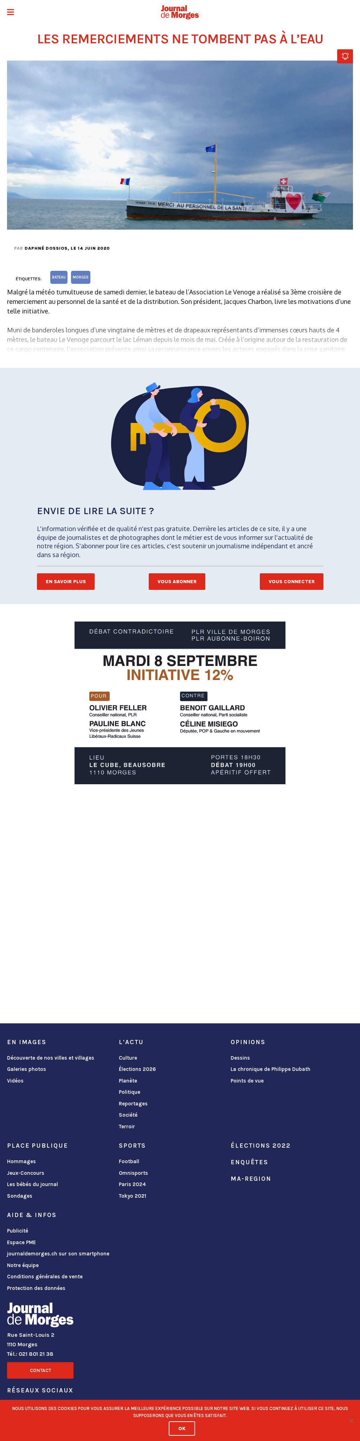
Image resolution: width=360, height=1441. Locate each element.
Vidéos (15, 1081)
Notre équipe (23, 1265)
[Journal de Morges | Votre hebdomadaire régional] (180, 12)
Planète (128, 1081)
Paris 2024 (132, 1184)
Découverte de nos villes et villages (50, 1058)
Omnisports (133, 1173)
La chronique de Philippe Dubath (270, 1069)
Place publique (37, 1145)
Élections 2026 (137, 1069)
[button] (10, 13)
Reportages (133, 1103)
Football (129, 1161)
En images (26, 1042)
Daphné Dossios (46, 248)
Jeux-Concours (25, 1173)
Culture (128, 1058)
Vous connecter (292, 582)
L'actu (131, 1042)
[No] (351, 1420)
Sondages (19, 1196)
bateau (59, 277)
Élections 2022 (260, 1145)
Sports (132, 1145)
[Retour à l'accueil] (40, 1316)
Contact (40, 1370)
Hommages (21, 1161)
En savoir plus (66, 582)
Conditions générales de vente (45, 1276)
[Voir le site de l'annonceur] (180, 703)
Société (128, 1115)
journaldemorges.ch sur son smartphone (58, 1253)
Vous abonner (177, 582)
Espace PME (21, 1242)
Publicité (17, 1231)
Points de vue (247, 1081)
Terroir (127, 1126)
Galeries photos (26, 1069)
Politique (129, 1092)
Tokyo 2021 (132, 1196)
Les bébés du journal (32, 1184)
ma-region (251, 1179)
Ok (182, 1428)
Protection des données (36, 1288)
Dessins (240, 1058)
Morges (81, 277)
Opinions (248, 1042)
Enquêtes (249, 1162)
